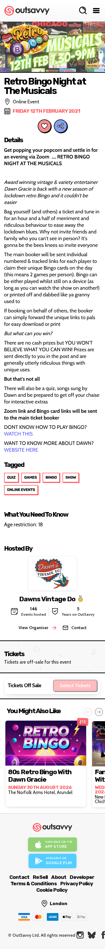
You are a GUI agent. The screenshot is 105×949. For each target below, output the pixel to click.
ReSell (40, 877)
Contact (19, 877)
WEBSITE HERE (21, 450)
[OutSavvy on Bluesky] (91, 935)
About (58, 877)
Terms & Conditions (33, 883)
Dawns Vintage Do (47, 599)
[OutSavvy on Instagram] (80, 935)
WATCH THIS (18, 434)
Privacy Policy (76, 883)
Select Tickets (75, 686)
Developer (82, 877)
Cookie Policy (52, 890)
